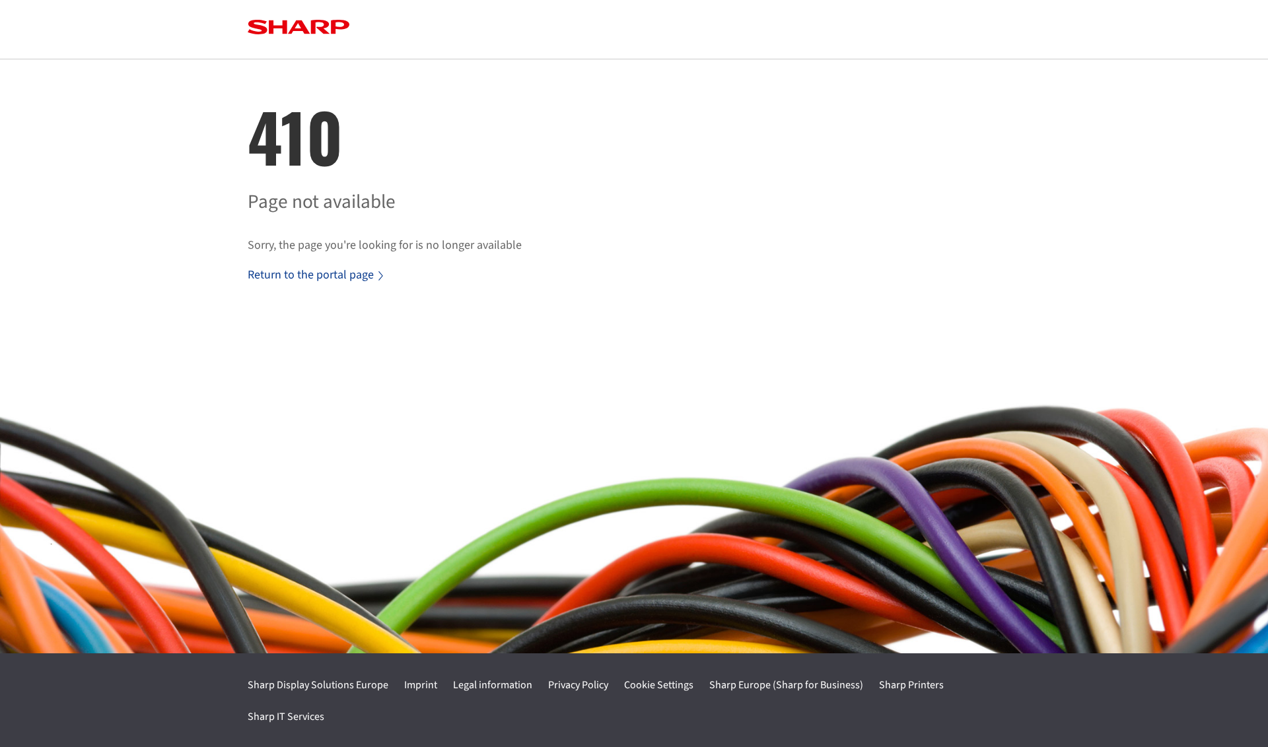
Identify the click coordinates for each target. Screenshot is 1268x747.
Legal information (492, 685)
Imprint (420, 685)
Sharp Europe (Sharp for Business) (786, 685)
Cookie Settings (658, 685)
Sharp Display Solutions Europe (318, 685)
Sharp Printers (911, 685)
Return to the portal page (311, 275)
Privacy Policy (578, 685)
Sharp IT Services (286, 716)
